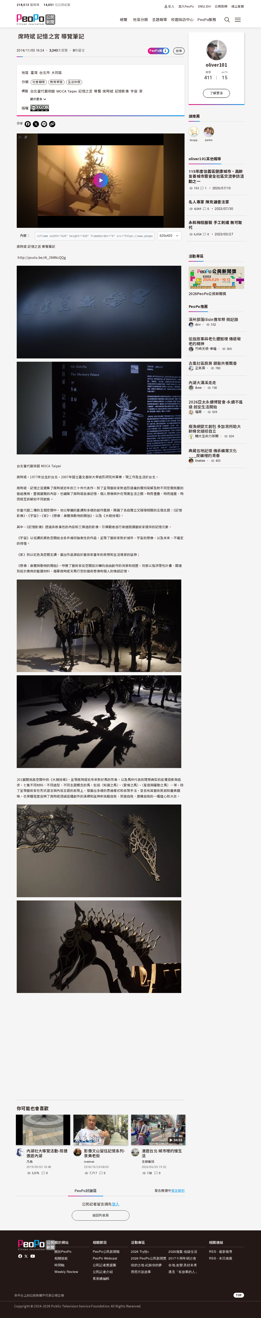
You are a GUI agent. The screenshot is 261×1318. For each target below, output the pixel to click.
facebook (20, 1256)
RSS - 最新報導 (220, 1251)
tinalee (200, 461)
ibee (198, 388)
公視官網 (221, 6)
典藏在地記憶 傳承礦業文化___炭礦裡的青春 (213, 453)
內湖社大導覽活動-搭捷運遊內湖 (47, 1153)
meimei (89, 1162)
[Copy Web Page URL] (52, 124)
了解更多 (216, 93)
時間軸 (59, 1265)
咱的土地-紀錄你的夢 (146, 1265)
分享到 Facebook (178, 139)
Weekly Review (66, 1271)
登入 (171, 6)
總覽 (123, 20)
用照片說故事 (141, 1271)
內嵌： (25, 236)
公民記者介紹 (103, 1271)
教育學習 (56, 82)
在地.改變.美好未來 (182, 1265)
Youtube (33, 1256)
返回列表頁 (100, 1215)
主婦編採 (148, 1162)
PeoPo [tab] (86, 1191)
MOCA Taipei (66, 91)
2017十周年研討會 (182, 1258)
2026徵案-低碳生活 (182, 1251)
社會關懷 (38, 82)
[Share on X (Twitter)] (36, 124)
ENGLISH (204, 6)
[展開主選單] (238, 20)
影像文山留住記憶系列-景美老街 (104, 1153)
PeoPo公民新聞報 (106, 1251)
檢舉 (179, 51)
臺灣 (34, 73)
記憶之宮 (85, 91)
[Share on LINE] (44, 124)
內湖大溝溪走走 (202, 382)
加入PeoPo (186, 6)
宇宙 (134, 91)
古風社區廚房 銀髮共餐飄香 (213, 363)
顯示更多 (36, 99)
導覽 (97, 91)
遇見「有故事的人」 (183, 1271)
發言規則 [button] (178, 1191)
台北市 (44, 73)
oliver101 (216, 64)
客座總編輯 (101, 1278)
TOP (239, 1295)
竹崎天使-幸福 (206, 349)
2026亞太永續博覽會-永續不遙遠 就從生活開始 (216, 404)
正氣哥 (200, 368)
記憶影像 (122, 91)
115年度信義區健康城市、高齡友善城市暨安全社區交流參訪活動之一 (216, 176)
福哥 (198, 412)
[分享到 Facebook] (28, 124)
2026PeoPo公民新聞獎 (207, 293)
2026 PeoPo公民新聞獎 (148, 1258)
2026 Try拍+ (140, 1251)
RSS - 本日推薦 (220, 1258)
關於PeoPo (63, 1251)
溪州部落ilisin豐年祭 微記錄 (213, 319)
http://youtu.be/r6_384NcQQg (42, 257)
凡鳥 (30, 1162)
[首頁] (36, 19)
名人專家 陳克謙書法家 (209, 202)
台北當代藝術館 (42, 91)
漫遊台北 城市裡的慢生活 (162, 1153)
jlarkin (209, 140)
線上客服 (237, 6)
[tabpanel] (101, 1204)
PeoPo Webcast (105, 1258)
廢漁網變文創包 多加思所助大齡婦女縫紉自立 (215, 428)
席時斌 (108, 91)
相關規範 (61, 1258)
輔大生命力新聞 (207, 436)
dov (198, 324)
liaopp (194, 140)
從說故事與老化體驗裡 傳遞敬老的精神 (215, 341)
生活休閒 (74, 82)
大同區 (56, 73)
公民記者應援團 (104, 1265)
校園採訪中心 (182, 20)
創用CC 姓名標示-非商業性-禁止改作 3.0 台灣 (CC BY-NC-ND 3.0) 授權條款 (40, 108)
